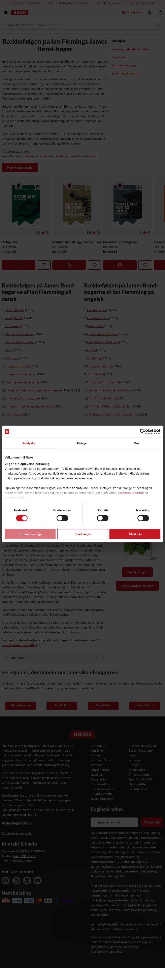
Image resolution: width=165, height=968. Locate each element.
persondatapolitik (131, 492)
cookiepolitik (14, 497)
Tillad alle (135, 534)
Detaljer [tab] (82, 443)
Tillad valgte (82, 534)
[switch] (62, 518)
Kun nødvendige (30, 534)
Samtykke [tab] (29, 443)
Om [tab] (136, 443)
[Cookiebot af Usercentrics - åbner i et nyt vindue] (142, 432)
